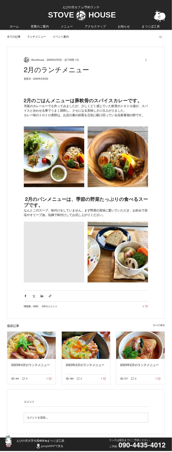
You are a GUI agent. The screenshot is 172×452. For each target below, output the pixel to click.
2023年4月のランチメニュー (30, 365)
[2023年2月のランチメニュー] (140, 345)
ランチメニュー (36, 36)
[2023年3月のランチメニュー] (86, 345)
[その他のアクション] (146, 60)
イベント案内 (61, 36)
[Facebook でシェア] (25, 296)
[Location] (38, 446)
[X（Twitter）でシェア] (33, 296)
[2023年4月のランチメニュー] (31, 345)
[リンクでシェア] (50, 296)
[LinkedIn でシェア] (41, 296)
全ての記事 (13, 36)
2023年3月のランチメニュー (85, 365)
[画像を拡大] (54, 156)
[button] (160, 36)
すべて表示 (159, 325)
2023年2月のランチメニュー (139, 365)
